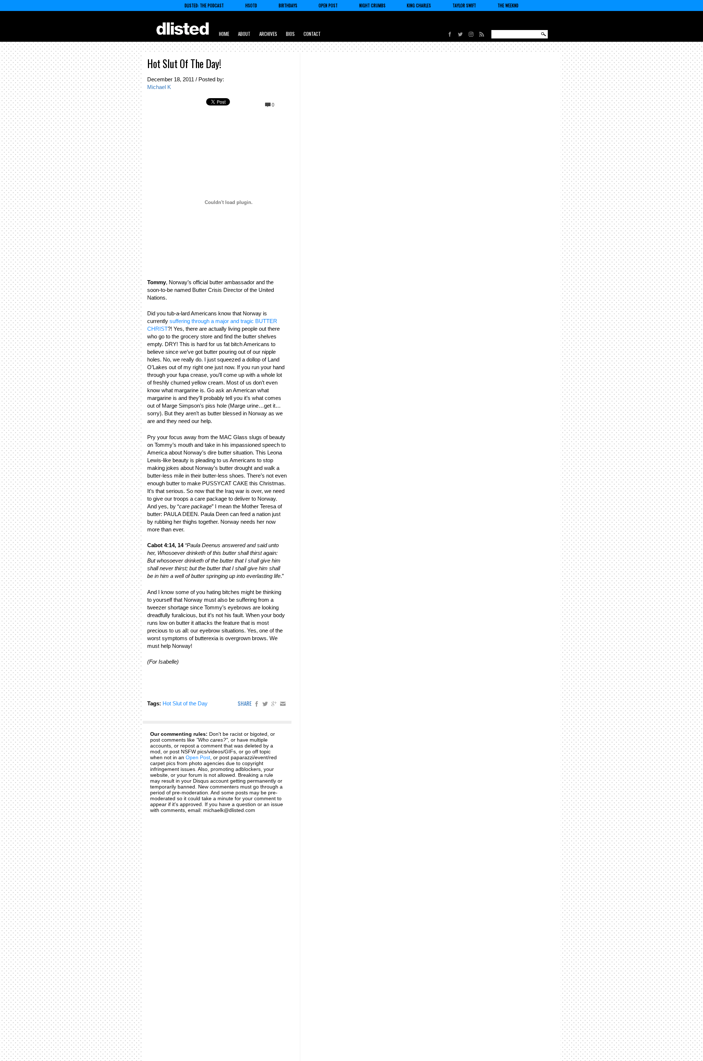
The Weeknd (508, 5)
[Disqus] (217, 910)
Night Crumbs (372, 5)
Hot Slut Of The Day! (184, 63)
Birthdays (288, 5)
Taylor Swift (464, 5)
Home (224, 33)
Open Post (328, 5)
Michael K (159, 87)
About (244, 33)
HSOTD (251, 5)
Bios (290, 33)
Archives (268, 33)
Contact (312, 33)
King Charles (419, 5)
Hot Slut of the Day (185, 703)
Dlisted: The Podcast (204, 5)
